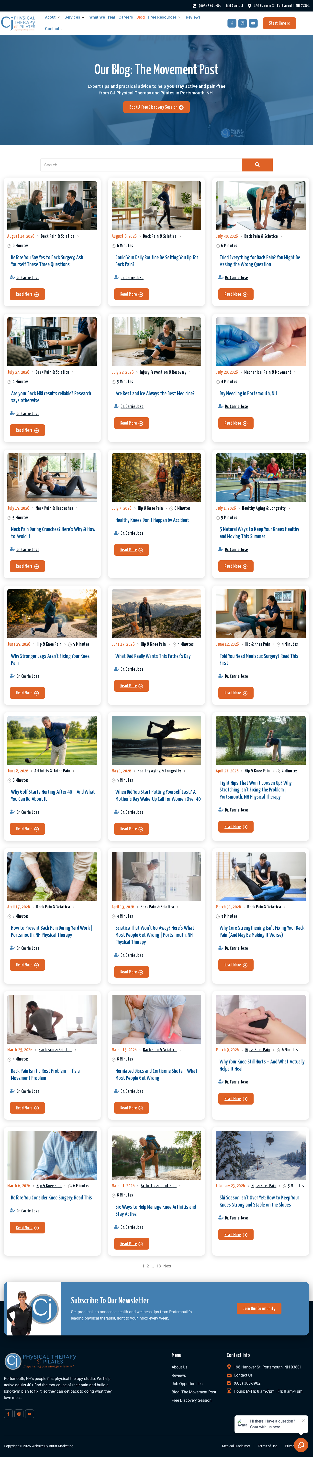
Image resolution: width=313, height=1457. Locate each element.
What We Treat (102, 17)
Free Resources (162, 17)
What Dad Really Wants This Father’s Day (152, 656)
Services (72, 17)
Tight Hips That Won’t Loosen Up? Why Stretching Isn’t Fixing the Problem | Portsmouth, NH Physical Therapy (255, 790)
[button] (27, 294)
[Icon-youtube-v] (253, 23)
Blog (140, 17)
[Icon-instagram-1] (242, 23)
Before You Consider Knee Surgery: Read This (51, 1198)
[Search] (257, 164)
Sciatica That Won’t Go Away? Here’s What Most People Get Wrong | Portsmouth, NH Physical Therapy (154, 935)
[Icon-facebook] (231, 23)
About (50, 17)
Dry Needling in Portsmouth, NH (248, 393)
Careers (126, 17)
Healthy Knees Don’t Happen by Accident (152, 520)
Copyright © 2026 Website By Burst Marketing (38, 1446)
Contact (52, 28)
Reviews (193, 17)
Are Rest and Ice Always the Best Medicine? (155, 393)
